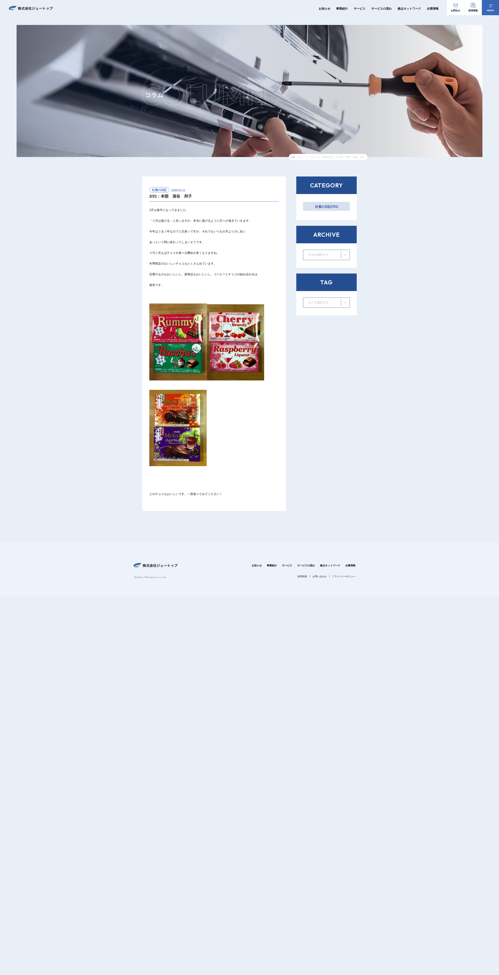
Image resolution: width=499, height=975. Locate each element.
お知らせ (324, 8)
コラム (312, 157)
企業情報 (433, 8)
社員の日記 (327, 157)
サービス (359, 8)
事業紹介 (342, 8)
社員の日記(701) (326, 206)
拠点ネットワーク (409, 8)
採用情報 (302, 576)
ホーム (300, 157)
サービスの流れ (381, 8)
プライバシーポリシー (344, 576)
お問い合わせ (319, 576)
